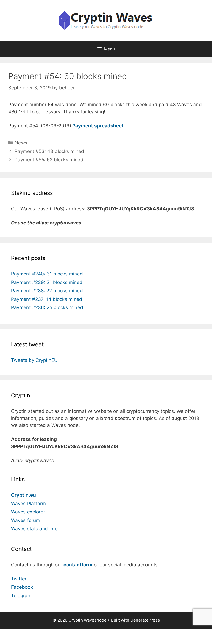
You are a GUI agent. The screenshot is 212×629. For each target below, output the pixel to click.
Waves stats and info (34, 528)
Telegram (21, 595)
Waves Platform (28, 503)
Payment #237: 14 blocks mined (46, 299)
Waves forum (25, 520)
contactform (77, 565)
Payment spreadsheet (98, 126)
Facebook (22, 587)
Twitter (18, 579)
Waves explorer (28, 512)
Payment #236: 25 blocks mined (47, 307)
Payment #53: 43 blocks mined (49, 151)
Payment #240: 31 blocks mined (47, 274)
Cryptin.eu (23, 495)
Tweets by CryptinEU (34, 360)
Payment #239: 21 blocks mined (47, 282)
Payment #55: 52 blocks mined (49, 159)
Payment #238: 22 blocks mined (47, 290)
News (21, 143)
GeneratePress (145, 620)
